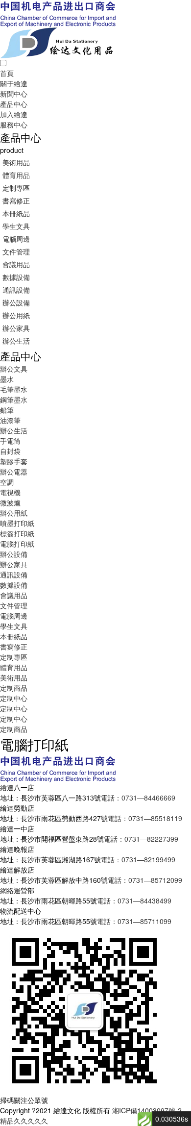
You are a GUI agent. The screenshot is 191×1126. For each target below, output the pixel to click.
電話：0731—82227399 (141, 839)
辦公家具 (16, 328)
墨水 (7, 379)
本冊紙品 (16, 213)
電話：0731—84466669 (138, 797)
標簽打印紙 (17, 533)
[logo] (58, 13)
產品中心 (13, 104)
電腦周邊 (16, 239)
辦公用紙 (16, 315)
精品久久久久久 (24, 1121)
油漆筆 (10, 420)
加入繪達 (13, 114)
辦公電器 (13, 471)
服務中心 (13, 124)
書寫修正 (16, 200)
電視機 (10, 492)
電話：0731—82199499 (138, 859)
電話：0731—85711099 (134, 921)
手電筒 (10, 441)
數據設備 (16, 277)
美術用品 (16, 162)
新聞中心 (13, 94)
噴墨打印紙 (17, 523)
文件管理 (16, 251)
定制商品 (13, 688)
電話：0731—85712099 (145, 880)
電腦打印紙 (17, 544)
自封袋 (10, 451)
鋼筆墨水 (13, 399)
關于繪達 (13, 83)
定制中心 (13, 698)
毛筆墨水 (13, 389)
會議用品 (16, 264)
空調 (7, 482)
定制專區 (16, 188)
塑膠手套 (13, 461)
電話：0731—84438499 (134, 900)
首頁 (7, 73)
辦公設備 (16, 302)
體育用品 (16, 175)
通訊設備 (16, 290)
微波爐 (10, 502)
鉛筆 (7, 410)
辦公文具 (13, 369)
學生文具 (16, 226)
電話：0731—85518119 (145, 818)
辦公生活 (16, 341)
